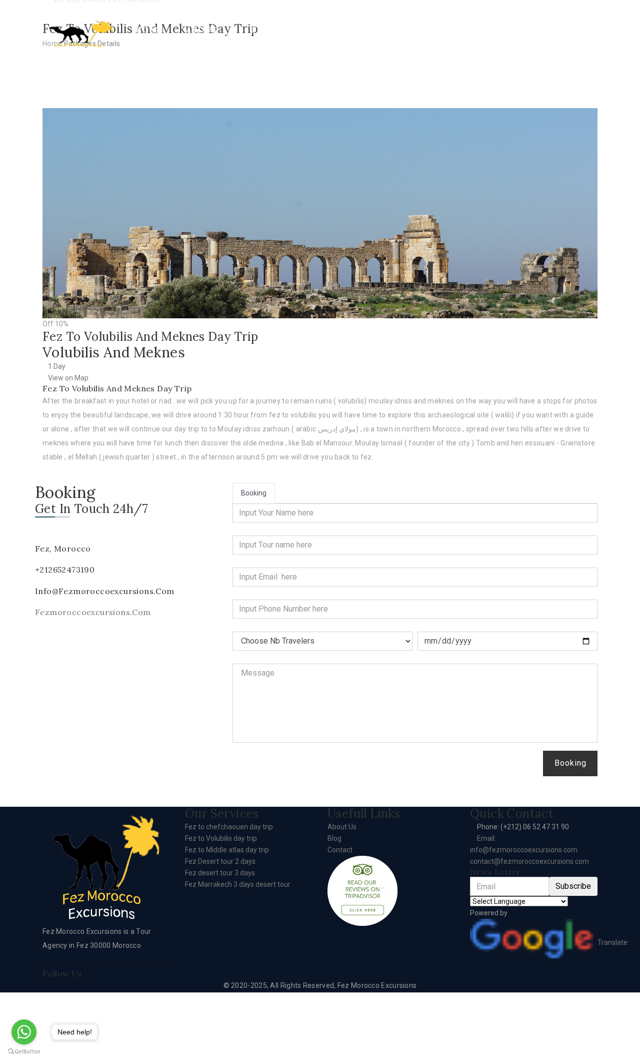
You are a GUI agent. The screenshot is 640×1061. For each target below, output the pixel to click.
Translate (613, 942)
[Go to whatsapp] (24, 1031)
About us (202, 36)
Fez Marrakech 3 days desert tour (237, 884)
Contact (531, 30)
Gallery (464, 30)
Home (149, 30)
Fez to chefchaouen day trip (229, 827)
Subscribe (573, 886)
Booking (570, 763)
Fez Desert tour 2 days (220, 861)
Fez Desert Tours (364, 36)
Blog (335, 838)
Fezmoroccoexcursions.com (93, 612)
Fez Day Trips (271, 36)
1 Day (57, 366)
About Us (342, 827)
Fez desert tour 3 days (220, 873)
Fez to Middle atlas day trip (227, 850)
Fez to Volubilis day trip (221, 838)
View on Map (68, 378)
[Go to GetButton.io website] (24, 1051)
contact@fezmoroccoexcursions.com (529, 861)
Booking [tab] (253, 493)
